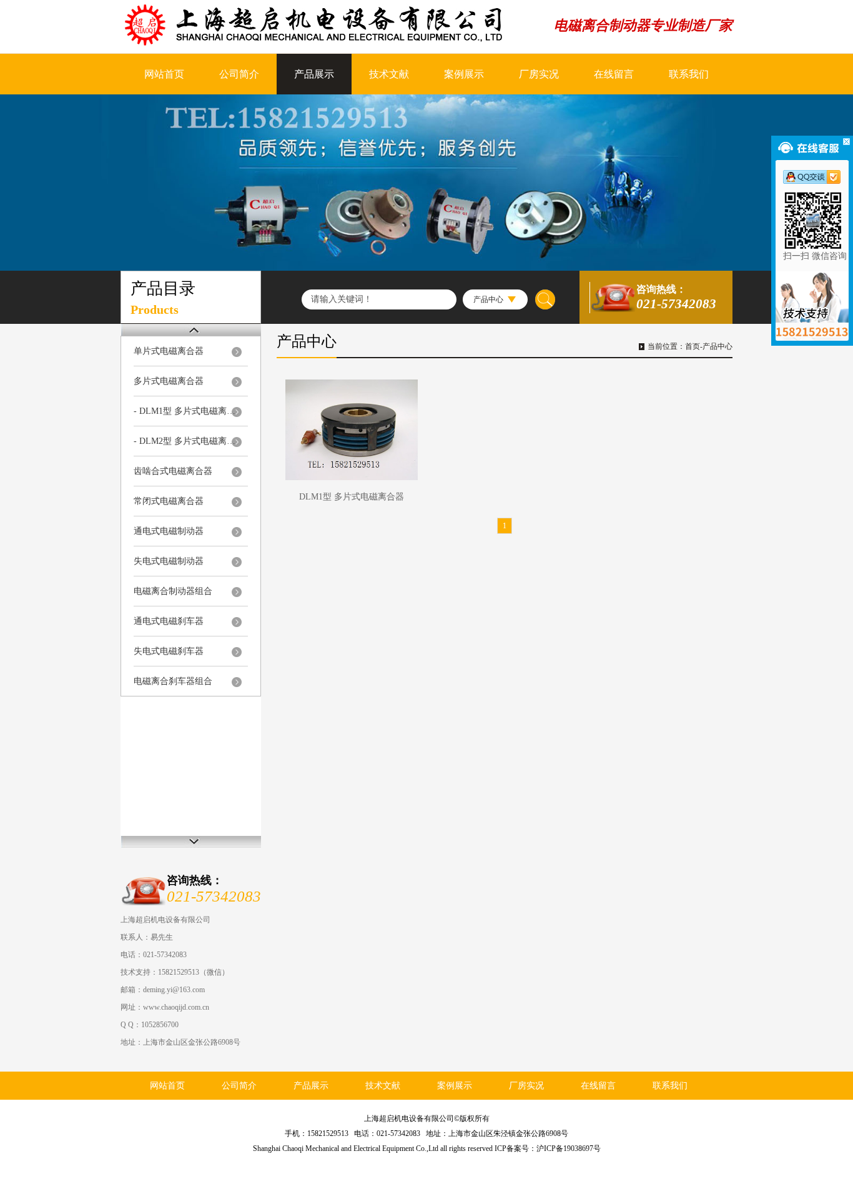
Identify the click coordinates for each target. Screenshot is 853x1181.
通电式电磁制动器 (169, 531)
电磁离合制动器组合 (173, 591)
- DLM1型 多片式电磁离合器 (188, 411)
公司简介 (239, 74)
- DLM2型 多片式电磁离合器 (188, 441)
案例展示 (464, 74)
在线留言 (614, 74)
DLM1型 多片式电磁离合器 (351, 496)
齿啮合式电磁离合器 (173, 471)
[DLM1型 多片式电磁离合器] (351, 429)
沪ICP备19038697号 (568, 1148)
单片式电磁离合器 (169, 351)
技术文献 (389, 74)
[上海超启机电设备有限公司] (326, 25)
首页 (692, 346)
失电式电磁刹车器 (169, 651)
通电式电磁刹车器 (169, 621)
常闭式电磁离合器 (169, 501)
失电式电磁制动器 (169, 561)
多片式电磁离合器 (169, 381)
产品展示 (314, 74)
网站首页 (164, 74)
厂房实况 (539, 74)
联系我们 (689, 74)
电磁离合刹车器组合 (173, 681)
